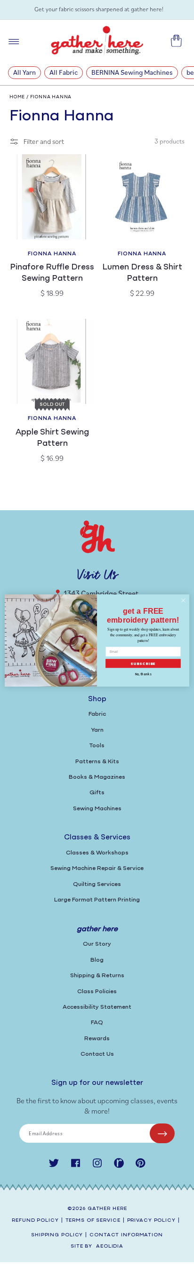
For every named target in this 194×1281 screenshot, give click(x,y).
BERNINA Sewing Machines (132, 72)
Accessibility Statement (97, 1007)
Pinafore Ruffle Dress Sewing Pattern (52, 273)
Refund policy (35, 1220)
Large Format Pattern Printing (97, 900)
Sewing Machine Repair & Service (97, 868)
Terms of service (93, 1220)
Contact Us (97, 1054)
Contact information (126, 1235)
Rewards (97, 1039)
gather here (107, 1208)
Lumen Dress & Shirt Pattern (142, 273)
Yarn (97, 730)
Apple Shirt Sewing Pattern (52, 438)
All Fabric (63, 72)
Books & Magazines (97, 777)
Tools (97, 746)
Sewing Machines (97, 809)
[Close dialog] (183, 600)
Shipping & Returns (97, 976)
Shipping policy (57, 1235)
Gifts (97, 793)
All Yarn (24, 72)
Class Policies (97, 991)
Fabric (97, 714)
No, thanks (143, 674)
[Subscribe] (162, 1133)
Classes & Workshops (97, 853)
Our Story (97, 944)
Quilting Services (97, 884)
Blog (97, 960)
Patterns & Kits (97, 762)
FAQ (97, 1023)
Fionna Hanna (51, 97)
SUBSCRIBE (143, 663)
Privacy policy (151, 1220)
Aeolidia (109, 1246)
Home (17, 97)
